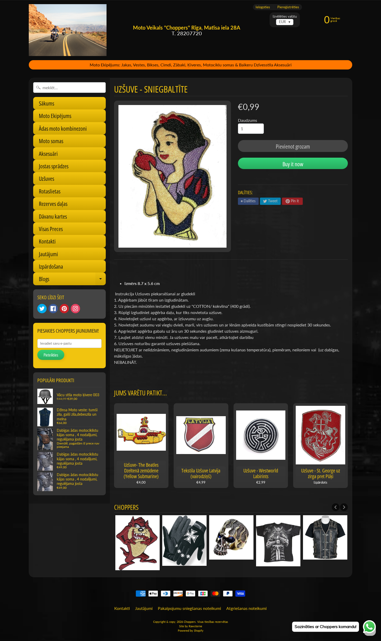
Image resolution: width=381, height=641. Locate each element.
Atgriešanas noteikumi (246, 608)
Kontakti (47, 241)
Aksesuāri (48, 153)
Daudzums (247, 120)
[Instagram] (75, 308)
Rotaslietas (49, 191)
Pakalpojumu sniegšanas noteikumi (189, 608)
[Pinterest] (64, 308)
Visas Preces (51, 229)
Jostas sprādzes (53, 166)
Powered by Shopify (190, 630)
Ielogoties (263, 7)
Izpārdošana (51, 266)
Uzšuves (46, 178)
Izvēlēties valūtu (285, 16)
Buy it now (293, 164)
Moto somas (51, 141)
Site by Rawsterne (190, 626)
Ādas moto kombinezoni (63, 128)
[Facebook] (53, 308)
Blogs (72, 280)
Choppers (190, 621)
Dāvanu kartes (53, 216)
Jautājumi (48, 254)
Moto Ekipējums (55, 116)
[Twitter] (42, 308)
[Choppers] (68, 30)
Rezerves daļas (53, 203)
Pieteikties (51, 355)
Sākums (46, 103)
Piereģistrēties (288, 7)
